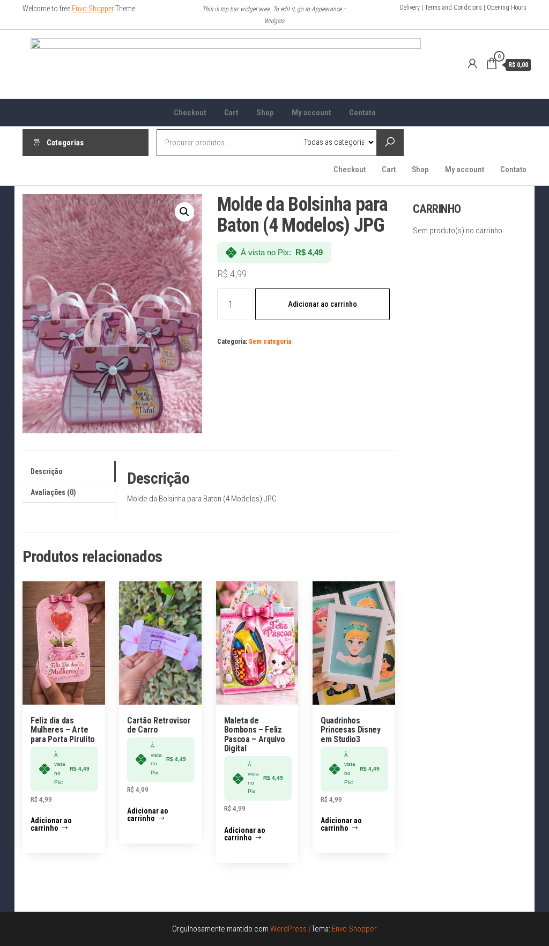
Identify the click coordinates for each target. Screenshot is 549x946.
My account (311, 112)
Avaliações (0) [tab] (53, 492)
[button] (184, 211)
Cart (231, 112)
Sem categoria (270, 341)
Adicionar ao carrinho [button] (51, 824)
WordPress (288, 929)
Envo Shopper (93, 8)
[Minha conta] (472, 64)
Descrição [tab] (46, 471)
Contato (362, 112)
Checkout (190, 112)
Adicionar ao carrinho (322, 304)
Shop (265, 112)
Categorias (65, 142)
